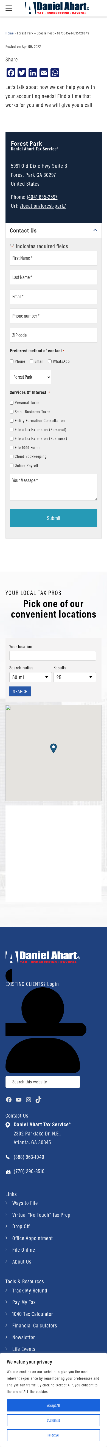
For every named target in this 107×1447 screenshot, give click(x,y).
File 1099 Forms (28, 447)
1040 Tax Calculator (32, 1313)
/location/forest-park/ (43, 205)
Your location (20, 646)
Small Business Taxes (32, 411)
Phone (20, 361)
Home (9, 33)
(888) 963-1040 (29, 1156)
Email (39, 361)
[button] (53, 748)
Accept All (53, 1405)
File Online (23, 1249)
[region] (53, 1400)
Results (60, 667)
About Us (21, 1261)
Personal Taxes (27, 402)
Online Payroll (26, 465)
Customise (53, 1420)
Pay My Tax (24, 1302)
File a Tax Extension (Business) (41, 438)
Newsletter (23, 1337)
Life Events (23, 1348)
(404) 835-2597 (42, 196)
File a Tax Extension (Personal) (40, 429)
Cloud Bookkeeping (31, 456)
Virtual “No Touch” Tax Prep (41, 1214)
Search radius (21, 667)
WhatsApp (61, 361)
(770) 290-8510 (29, 1171)
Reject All (53, 1435)
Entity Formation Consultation (40, 420)
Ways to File (25, 1202)
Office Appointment (32, 1238)
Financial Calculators (34, 1325)
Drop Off (21, 1226)
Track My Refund (29, 1290)
